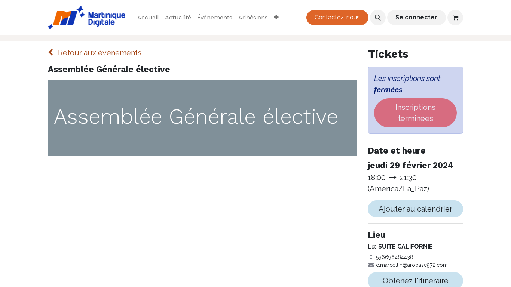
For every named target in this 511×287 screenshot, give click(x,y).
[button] (378, 17)
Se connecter (416, 17)
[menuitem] (148, 17)
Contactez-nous (337, 17)
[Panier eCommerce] (455, 17)
